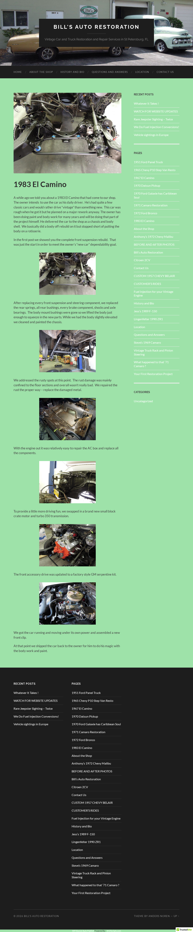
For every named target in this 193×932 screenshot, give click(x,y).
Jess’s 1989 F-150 (145, 311)
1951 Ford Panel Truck (148, 162)
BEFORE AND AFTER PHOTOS (154, 244)
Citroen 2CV (142, 260)
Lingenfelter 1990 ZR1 (148, 319)
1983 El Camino (144, 221)
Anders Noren (159, 916)
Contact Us (165, 71)
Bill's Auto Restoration (96, 27)
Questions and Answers (110, 71)
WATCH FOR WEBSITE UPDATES (156, 111)
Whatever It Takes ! (146, 103)
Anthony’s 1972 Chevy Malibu (153, 236)
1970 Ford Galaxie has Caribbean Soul (96, 724)
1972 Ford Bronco (145, 213)
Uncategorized (143, 401)
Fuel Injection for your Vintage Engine (96, 818)
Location (142, 71)
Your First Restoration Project (153, 374)
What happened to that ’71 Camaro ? (95, 885)
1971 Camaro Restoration (151, 205)
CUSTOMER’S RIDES (147, 283)
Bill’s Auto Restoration (148, 252)
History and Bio (72, 71)
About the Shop (41, 71)
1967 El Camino (144, 178)
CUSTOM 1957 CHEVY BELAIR (154, 276)
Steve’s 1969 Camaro (147, 342)
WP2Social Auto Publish (83, 931)
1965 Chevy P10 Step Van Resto (154, 170)
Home (18, 71)
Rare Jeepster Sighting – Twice (153, 119)
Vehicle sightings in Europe (151, 135)
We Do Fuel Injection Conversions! (156, 127)
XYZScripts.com (114, 931)
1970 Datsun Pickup (147, 185)
